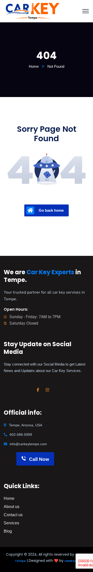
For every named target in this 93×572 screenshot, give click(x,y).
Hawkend (71, 561)
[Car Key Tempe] (33, 11)
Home (34, 66)
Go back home (51, 210)
